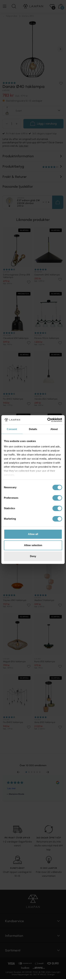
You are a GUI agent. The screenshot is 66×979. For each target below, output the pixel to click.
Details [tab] (33, 429)
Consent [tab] (12, 429)
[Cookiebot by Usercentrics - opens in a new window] (47, 420)
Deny (33, 556)
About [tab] (54, 429)
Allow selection (33, 545)
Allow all (33, 534)
